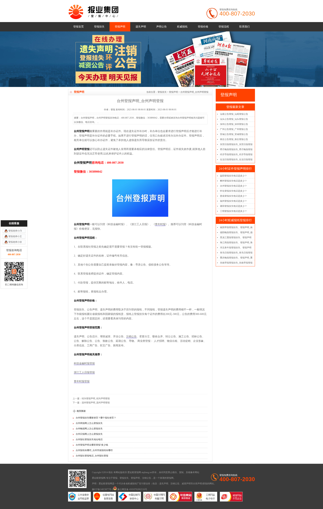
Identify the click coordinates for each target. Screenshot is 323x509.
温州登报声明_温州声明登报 (96, 402)
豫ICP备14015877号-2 (102, 489)
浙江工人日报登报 (84, 372)
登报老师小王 (15, 236)
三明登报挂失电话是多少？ (233, 211)
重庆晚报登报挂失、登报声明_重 (236, 257)
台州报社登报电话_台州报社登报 (92, 455)
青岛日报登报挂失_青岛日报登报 (236, 252)
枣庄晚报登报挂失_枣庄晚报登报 (236, 149)
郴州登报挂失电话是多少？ (233, 181)
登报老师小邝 (15, 230)
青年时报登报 (82, 381)
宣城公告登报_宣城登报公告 (234, 134)
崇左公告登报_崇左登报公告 (234, 139)
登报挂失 (99, 26)
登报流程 (224, 26)
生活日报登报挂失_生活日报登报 (236, 159)
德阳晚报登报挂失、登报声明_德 (236, 232)
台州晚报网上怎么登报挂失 (89, 428)
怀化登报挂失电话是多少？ (233, 191)
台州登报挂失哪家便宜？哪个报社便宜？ (96, 417)
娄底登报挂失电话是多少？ (233, 196)
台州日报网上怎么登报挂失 (89, 434)
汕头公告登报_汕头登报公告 (234, 119)
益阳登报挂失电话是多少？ (233, 175)
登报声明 (120, 26)
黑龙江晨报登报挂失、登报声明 (235, 237)
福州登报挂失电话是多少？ (233, 201)
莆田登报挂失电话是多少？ (233, 206)
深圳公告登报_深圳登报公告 (234, 124)
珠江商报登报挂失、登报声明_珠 (236, 242)
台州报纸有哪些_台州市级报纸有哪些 (94, 450)
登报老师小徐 (15, 242)
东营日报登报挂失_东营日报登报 (236, 144)
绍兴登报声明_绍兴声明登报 (96, 398)
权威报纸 (182, 26)
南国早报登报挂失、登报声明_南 (236, 227)
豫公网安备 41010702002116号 (132, 489)
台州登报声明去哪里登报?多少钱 (92, 445)
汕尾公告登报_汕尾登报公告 (234, 114)
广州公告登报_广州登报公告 (234, 129)
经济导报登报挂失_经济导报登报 (236, 154)
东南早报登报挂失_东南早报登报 (236, 262)
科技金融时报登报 (84, 363)
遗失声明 (141, 26)
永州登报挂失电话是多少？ (233, 186)
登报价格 (203, 26)
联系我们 (244, 26)
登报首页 (78, 26)
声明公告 (161, 26)
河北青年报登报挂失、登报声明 (235, 247)
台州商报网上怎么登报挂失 (89, 423)
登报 (115, 478)
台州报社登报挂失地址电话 (89, 439)
